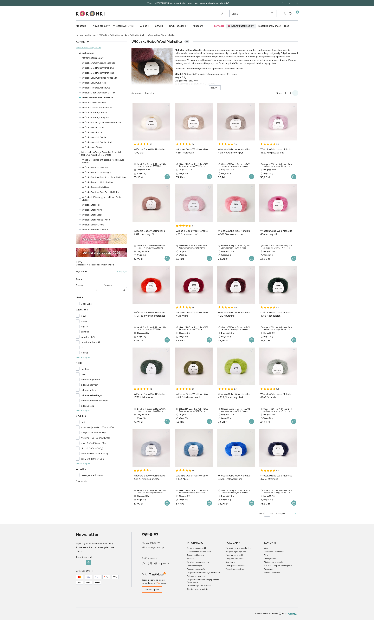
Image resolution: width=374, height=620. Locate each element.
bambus (85, 331)
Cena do (108, 285)
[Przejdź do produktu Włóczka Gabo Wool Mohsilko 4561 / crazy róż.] (278, 203)
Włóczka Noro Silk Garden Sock (97, 142)
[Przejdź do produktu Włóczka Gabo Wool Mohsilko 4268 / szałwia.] (278, 366)
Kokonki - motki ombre (86, 35)
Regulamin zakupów (196, 569)
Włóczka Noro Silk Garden (94, 137)
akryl (83, 316)
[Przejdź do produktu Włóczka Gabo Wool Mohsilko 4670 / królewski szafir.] (236, 448)
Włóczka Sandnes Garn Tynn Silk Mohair (101, 192)
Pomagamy (269, 569)
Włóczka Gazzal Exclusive (94, 102)
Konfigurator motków (235, 566)
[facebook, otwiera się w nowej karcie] (214, 14)
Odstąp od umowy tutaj (197, 589)
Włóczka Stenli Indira (92, 209)
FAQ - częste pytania (273, 562)
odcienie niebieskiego (91, 395)
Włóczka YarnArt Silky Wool (95, 229)
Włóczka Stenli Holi (91, 204)
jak (82, 347)
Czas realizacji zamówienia (199, 551)
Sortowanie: (136, 93)
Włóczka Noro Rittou (92, 132)
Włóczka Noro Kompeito (94, 127)
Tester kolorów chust (235, 569)
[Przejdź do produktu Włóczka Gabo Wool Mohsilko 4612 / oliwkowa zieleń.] (194, 366)
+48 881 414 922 (153, 543)
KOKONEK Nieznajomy (93, 58)
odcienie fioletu (88, 390)
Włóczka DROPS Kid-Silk (94, 82)
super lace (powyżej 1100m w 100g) (97, 427)
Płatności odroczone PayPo (238, 548)
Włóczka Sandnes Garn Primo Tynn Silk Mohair (104, 177)
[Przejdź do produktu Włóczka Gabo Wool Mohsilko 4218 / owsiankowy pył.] (236, 122)
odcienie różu (87, 405)
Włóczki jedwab (137, 35)
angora (84, 326)
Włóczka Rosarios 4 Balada (95, 167)
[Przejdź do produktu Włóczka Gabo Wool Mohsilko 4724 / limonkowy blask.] (236, 366)
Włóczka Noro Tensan (92, 147)
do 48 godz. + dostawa (92, 475)
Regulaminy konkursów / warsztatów (203, 573)
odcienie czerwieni (89, 384)
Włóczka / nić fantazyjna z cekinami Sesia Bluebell (101, 198)
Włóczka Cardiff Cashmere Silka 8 (98, 72)
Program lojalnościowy (236, 551)
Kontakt (190, 559)
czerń (83, 374)
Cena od (80, 285)
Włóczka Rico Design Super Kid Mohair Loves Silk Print (103, 161)
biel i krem (85, 369)
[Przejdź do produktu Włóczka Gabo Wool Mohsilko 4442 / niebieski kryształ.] (151, 448)
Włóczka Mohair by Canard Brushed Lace (101, 122)
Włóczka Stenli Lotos (92, 214)
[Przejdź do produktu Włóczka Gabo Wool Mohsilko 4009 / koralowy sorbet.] (236, 203)
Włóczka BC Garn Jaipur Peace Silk (98, 62)
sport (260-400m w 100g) (94, 443)
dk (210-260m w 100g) (92, 448)
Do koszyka (167, 176)
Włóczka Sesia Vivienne (93, 224)
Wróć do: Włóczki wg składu (88, 47)
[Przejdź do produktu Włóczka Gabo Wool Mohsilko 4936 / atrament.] (278, 448)
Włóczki (103, 35)
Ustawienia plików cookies (199, 585)
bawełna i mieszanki (90, 342)
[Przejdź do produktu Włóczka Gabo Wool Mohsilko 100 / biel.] (151, 122)
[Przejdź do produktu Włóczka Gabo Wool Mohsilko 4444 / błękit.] (194, 448)
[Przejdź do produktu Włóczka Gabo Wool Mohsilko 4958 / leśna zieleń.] (278, 285)
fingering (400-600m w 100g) (95, 437)
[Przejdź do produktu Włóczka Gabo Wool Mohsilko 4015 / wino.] (194, 285)
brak (83, 422)
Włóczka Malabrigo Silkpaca (95, 117)
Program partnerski (234, 555)
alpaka (84, 321)
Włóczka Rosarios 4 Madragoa (96, 172)
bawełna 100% (88, 337)
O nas (267, 548)
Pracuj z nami (270, 559)
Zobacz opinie (152, 589)
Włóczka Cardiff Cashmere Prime (98, 67)
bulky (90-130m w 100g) (92, 458)
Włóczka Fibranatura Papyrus (96, 87)
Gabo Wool (86, 303)
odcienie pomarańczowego (94, 400)
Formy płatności (194, 566)
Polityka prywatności (196, 576)
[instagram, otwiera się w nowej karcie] (222, 14)
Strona (279, 93)
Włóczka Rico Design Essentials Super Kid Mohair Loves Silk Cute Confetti (101, 153)
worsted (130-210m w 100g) (94, 453)
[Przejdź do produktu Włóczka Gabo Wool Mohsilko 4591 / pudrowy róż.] (151, 203)
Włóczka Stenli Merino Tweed (96, 219)
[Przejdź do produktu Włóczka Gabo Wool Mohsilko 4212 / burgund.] (236, 285)
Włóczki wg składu (118, 35)
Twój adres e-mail (84, 557)
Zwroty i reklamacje (195, 555)
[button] (272, 14)
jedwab (84, 352)
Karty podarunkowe (235, 559)
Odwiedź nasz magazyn (198, 562)
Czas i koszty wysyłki (196, 548)
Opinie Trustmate (272, 573)
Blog (266, 555)
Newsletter (230, 562)
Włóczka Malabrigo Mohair (94, 112)
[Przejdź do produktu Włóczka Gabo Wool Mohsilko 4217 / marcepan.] (194, 122)
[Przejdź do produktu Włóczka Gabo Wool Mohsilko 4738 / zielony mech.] (151, 366)
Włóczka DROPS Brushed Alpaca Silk (99, 77)
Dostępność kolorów (273, 551)
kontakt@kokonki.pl (155, 547)
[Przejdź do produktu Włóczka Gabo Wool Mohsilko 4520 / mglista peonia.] (278, 122)
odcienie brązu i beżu (91, 379)
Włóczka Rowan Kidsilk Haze (95, 187)
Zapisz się (88, 562)
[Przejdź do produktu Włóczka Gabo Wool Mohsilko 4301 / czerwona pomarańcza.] (151, 285)
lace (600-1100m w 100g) (93, 432)
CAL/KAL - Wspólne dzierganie (278, 566)
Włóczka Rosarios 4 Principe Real (98, 182)
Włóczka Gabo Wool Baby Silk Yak (98, 92)
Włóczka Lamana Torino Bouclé (97, 107)
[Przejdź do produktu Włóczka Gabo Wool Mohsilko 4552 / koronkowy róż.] (194, 203)
